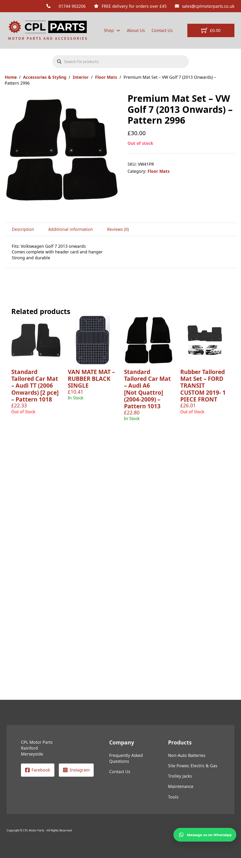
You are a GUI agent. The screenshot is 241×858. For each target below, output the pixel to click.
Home (11, 77)
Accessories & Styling (44, 77)
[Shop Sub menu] (118, 30)
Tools (173, 797)
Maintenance (180, 786)
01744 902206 (72, 6)
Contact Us (162, 30)
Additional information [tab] (70, 229)
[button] (114, 99)
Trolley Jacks (180, 776)
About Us (136, 30)
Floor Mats (106, 77)
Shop (109, 30)
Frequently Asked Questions (126, 758)
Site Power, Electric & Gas (192, 765)
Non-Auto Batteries (186, 755)
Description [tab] (23, 229)
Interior (81, 77)
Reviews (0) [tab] (118, 229)
